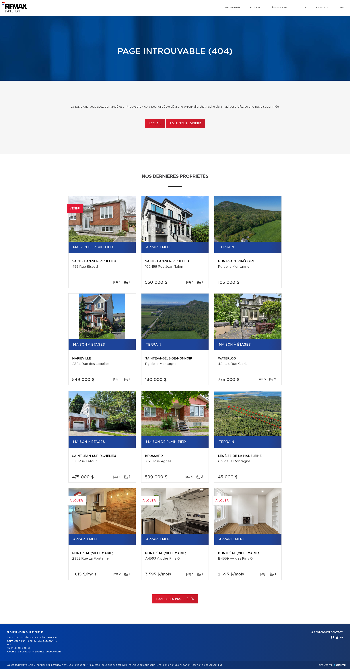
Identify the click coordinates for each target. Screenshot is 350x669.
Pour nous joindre (185, 123)
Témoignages (279, 8)
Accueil (155, 123)
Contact (322, 8)
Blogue (255, 8)
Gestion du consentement (207, 665)
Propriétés (232, 8)
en (342, 8)
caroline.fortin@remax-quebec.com (39, 652)
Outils (302, 8)
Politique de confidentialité (145, 665)
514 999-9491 (21, 648)
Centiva (340, 665)
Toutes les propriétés (175, 599)
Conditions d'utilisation (176, 665)
